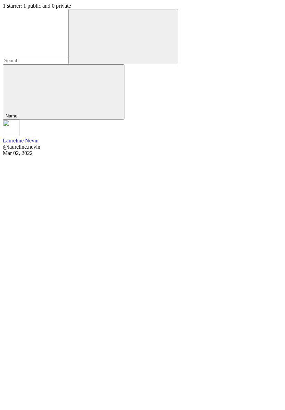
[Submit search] (123, 36)
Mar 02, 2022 (18, 153)
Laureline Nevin (21, 141)
